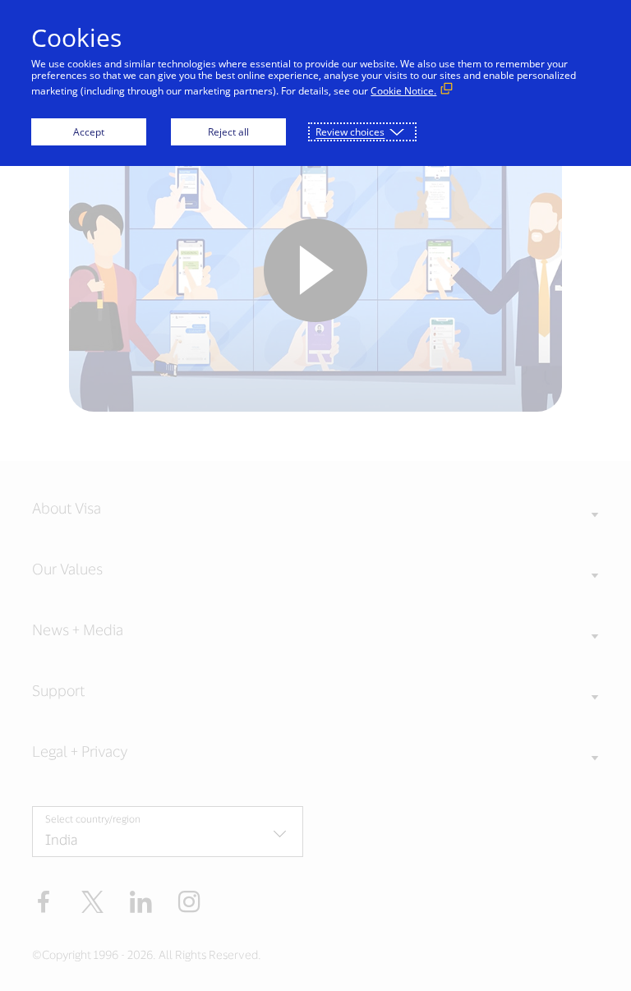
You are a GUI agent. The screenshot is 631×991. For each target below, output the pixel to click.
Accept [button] (88, 132)
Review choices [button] (350, 132)
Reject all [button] (228, 132)
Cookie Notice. (403, 91)
